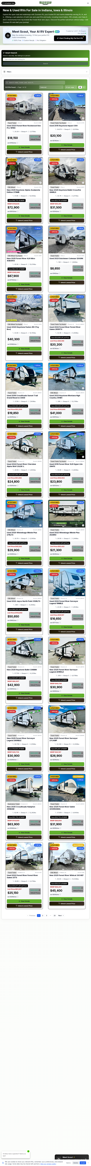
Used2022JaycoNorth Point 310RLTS (23, 601)
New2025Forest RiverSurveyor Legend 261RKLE (63, 671)
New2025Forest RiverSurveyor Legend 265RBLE (21, 739)
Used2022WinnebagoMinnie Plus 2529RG (64, 534)
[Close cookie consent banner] (88, 1163)
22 (55, 915)
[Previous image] (8, 106)
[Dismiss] (56, 1156)
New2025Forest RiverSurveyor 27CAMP (63, 739)
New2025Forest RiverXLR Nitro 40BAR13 (21, 259)
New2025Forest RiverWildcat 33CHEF (66, 875)
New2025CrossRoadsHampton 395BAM (21, 808)
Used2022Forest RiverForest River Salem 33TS (22, 876)
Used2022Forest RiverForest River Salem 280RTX (65, 328)
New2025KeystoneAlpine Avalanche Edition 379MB (23, 191)
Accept (83, 1163)
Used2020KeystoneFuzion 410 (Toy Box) (23, 328)
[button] (45, 35)
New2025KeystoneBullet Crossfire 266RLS (65, 191)
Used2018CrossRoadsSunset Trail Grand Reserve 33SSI (22, 396)
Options (68, 1163)
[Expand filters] (86, 72)
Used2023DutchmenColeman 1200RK (66, 258)
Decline (75, 1163)
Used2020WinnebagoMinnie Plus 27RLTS (22, 534)
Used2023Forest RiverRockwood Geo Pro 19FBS (24, 127)
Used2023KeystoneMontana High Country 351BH (64, 396)
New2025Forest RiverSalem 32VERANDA (62, 808)
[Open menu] (88, 3)
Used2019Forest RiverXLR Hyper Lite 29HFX (66, 465)
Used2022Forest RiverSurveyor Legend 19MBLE (63, 602)
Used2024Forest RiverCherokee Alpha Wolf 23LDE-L (21, 465)
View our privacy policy (48, 1164)
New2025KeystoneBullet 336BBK (22, 670)
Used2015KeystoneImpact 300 (63, 126)
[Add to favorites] (40, 118)
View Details (25, 147)
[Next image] (40, 106)
